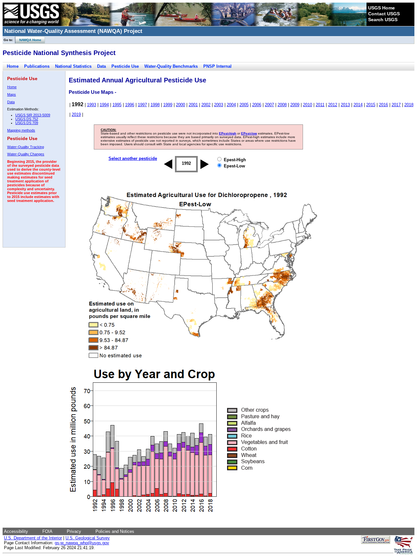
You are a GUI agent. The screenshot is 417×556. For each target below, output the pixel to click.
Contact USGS (384, 13)
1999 (167, 104)
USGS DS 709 (26, 123)
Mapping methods (21, 130)
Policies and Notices (114, 531)
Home (13, 66)
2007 (269, 104)
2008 (282, 104)
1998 (155, 104)
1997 (142, 104)
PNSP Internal (217, 66)
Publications (37, 66)
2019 (76, 114)
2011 (320, 104)
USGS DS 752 (26, 119)
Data (101, 66)
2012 (332, 104)
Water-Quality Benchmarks (171, 66)
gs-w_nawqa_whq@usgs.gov (82, 542)
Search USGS (382, 19)
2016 (383, 104)
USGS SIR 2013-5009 (32, 115)
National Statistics (73, 66)
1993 (91, 104)
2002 (205, 104)
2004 (231, 104)
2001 (193, 104)
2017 (396, 104)
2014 (358, 104)
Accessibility (16, 531)
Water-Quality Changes (25, 154)
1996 (129, 104)
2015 (370, 104)
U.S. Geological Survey (87, 537)
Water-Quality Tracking (25, 147)
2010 (307, 104)
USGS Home (381, 7)
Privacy (74, 531)
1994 (104, 104)
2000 (180, 104)
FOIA (47, 531)
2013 (345, 104)
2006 (256, 104)
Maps (11, 94)
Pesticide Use (125, 66)
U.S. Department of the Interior (33, 537)
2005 (244, 104)
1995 (117, 104)
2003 (218, 104)
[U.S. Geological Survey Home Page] (32, 24)
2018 (408, 104)
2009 (294, 104)
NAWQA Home (28, 40)
